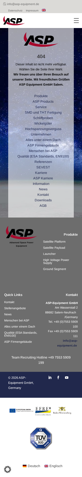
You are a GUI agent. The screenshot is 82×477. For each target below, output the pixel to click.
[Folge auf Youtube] (66, 377)
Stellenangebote (15, 308)
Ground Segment (54, 269)
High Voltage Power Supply (56, 261)
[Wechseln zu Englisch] (43, 10)
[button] (7, 469)
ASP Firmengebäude (18, 341)
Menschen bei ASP (16, 320)
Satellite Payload (54, 247)
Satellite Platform (54, 241)
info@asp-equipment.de (23, 4)
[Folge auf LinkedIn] (49, 377)
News (8, 314)
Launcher (49, 253)
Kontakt (9, 302)
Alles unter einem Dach (19, 326)
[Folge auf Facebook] (58, 377)
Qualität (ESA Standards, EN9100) (20, 334)
